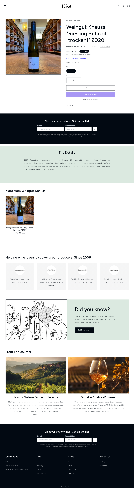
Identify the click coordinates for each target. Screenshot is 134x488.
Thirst (70, 487)
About (39, 462)
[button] (4, 6)
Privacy (40, 465)
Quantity (69, 76)
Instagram (104, 462)
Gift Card (72, 469)
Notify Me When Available (77, 58)
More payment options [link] (91, 99)
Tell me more (84, 330)
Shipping (69, 54)
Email (39, 126)
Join (70, 465)
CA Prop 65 (41, 473)
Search (71, 473)
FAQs (7, 462)
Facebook (103, 465)
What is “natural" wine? (98, 397)
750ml (72, 71)
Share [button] (71, 105)
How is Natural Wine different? (36, 397)
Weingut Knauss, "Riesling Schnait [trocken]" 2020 (20, 229)
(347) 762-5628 (12, 465)
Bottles (71, 462)
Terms (39, 469)
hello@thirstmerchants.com (17, 469)
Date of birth (70, 126)
